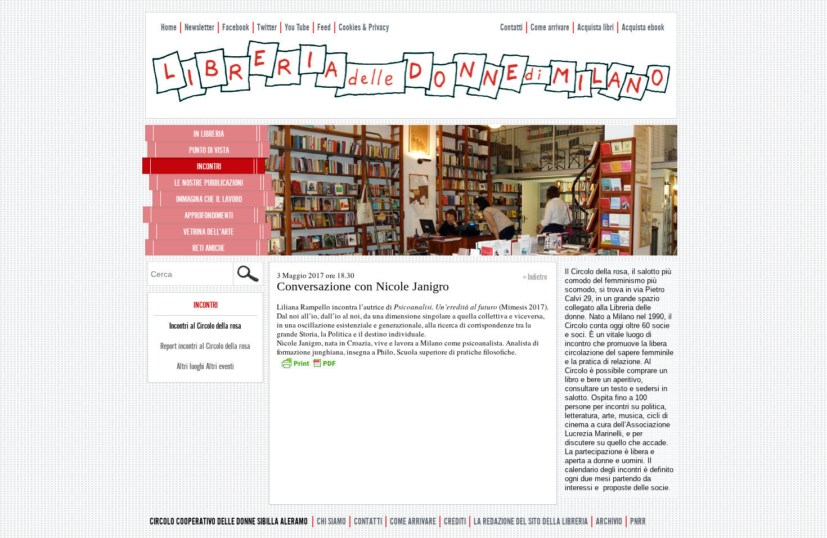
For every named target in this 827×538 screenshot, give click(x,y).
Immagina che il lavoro (209, 199)
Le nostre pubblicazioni (208, 182)
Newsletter (199, 27)
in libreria (209, 133)
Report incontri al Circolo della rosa (205, 346)
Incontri (209, 166)
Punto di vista (209, 150)
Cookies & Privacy (364, 27)
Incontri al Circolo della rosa (205, 325)
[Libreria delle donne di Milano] (411, 100)
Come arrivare (550, 27)
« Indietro (535, 276)
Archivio (609, 521)
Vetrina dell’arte (208, 231)
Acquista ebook (643, 27)
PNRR (638, 521)
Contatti (511, 27)
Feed (324, 27)
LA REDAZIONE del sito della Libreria (531, 521)
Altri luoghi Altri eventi (205, 366)
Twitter (267, 27)
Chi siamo (331, 521)
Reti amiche (208, 248)
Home (169, 27)
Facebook (235, 27)
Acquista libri (595, 27)
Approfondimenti (209, 215)
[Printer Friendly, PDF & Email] (308, 367)
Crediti (455, 521)
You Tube (297, 27)
